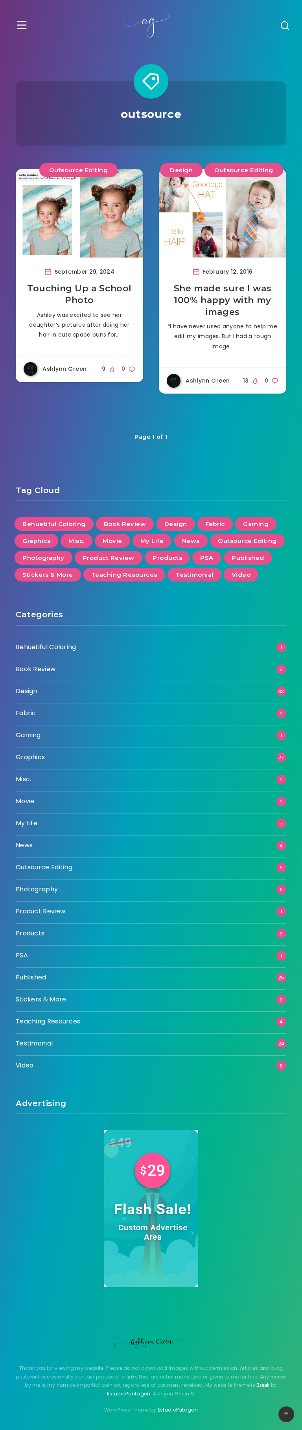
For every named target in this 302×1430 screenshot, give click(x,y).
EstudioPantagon (129, 1393)
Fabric (215, 524)
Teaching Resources (124, 574)
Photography (43, 557)
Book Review (125, 524)
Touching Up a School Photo (79, 294)
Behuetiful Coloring (54, 524)
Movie (112, 541)
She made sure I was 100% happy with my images (222, 300)
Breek (263, 1385)
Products (167, 557)
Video (241, 574)
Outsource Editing (78, 170)
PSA (207, 557)
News (191, 541)
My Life (152, 541)
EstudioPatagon (178, 1409)
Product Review (108, 557)
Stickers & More (47, 574)
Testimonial (194, 574)
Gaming (256, 524)
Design (181, 170)
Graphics (36, 541)
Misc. (76, 541)
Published (248, 557)
